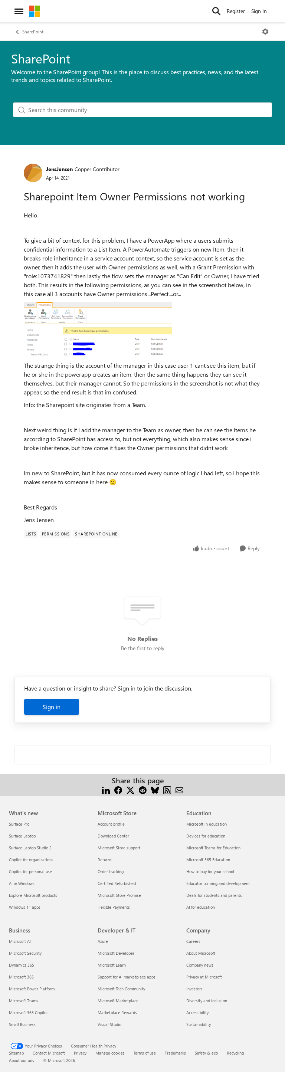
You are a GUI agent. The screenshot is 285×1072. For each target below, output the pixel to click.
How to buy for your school (210, 871)
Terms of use (145, 1053)
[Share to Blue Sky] (155, 789)
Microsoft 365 (21, 977)
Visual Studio (109, 1024)
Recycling (235, 1053)
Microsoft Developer (116, 953)
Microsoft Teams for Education (213, 847)
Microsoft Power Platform (32, 988)
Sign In (259, 10)
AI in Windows (22, 883)
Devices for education (205, 836)
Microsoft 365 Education (208, 859)
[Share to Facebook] (118, 789)
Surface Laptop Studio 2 (30, 847)
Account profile (111, 824)
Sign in (51, 707)
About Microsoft (200, 953)
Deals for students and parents (214, 895)
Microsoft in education (206, 824)
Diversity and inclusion (206, 1000)
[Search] (216, 11)
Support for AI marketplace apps (126, 977)
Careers (193, 941)
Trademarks (175, 1053)
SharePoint (32, 32)
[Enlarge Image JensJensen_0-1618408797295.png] (98, 329)
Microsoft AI (20, 941)
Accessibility (197, 1012)
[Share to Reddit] (143, 789)
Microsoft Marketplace (118, 1000)
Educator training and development (218, 883)
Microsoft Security (25, 953)
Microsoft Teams (23, 1000)
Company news (199, 965)
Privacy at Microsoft (204, 977)
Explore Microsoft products (33, 895)
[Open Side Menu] (19, 11)
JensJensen (59, 169)
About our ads (21, 1060)
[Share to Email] (179, 789)
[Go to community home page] (34, 11)
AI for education (200, 907)
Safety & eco (206, 1053)
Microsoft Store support (119, 847)
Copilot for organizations (31, 859)
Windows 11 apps (24, 907)
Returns (105, 859)
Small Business (22, 1024)
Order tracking (111, 871)
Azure (103, 941)
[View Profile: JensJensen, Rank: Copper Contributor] (33, 173)
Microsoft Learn (112, 965)
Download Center (113, 836)
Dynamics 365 (21, 965)
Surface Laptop (22, 836)
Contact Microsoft (49, 1053)
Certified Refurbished (117, 883)
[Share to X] (130, 789)
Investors (194, 988)
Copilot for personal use (30, 871)
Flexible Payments (114, 907)
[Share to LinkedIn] (106, 789)
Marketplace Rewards (117, 1012)
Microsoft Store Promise (119, 895)
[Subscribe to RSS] (167, 789)
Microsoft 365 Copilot (28, 1012)
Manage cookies (110, 1053)
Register (236, 10)
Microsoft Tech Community (121, 988)
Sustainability (198, 1024)
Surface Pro (19, 824)
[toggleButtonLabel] (265, 31)
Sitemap (16, 1053)
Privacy (80, 1053)
